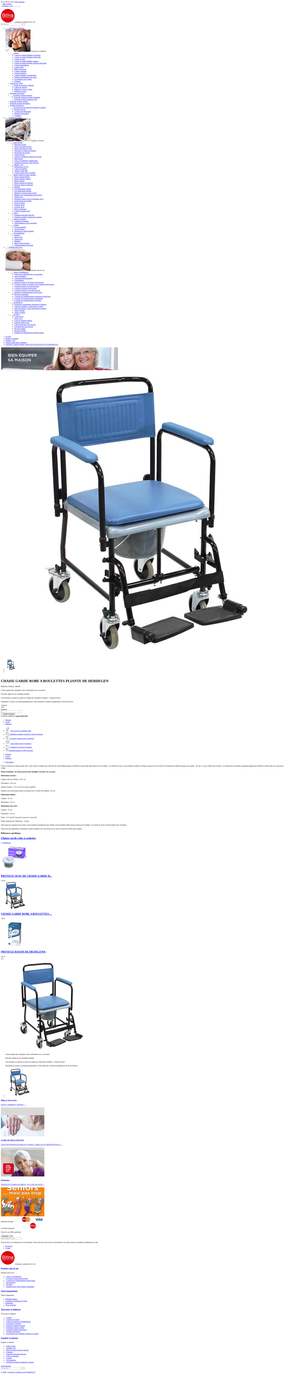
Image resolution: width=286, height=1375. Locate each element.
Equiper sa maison (13, 118)
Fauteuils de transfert (17, 93)
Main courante (19, 181)
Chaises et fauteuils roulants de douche (28, 157)
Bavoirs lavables (20, 331)
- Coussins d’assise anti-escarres (16, 1279)
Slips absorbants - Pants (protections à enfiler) (30, 308)
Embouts (17, 81)
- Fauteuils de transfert (13, 1324)
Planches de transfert (21, 113)
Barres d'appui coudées (22, 179)
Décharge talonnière (21, 294)
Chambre (15, 187)
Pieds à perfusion (20, 209)
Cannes (14, 53)
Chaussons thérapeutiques (23, 278)
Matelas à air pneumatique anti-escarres (28, 195)
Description (9, 762)
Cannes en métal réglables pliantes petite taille (30, 63)
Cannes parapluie (20, 71)
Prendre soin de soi (13, 247)
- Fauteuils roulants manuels (15, 1326)
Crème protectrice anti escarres (25, 325)
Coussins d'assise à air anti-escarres (26, 286)
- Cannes (8, 1318)
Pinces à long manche (22, 243)
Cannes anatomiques (21, 65)
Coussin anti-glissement (22, 111)
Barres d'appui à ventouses (23, 185)
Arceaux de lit (19, 207)
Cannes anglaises (20, 73)
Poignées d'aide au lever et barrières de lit (28, 199)
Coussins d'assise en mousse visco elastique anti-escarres (34, 284)
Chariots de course (16, 83)
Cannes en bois (19, 59)
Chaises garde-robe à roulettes (24, 173)
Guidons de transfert (21, 221)
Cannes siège (19, 67)
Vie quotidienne (17, 233)
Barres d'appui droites (22, 177)
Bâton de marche (20, 69)
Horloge (17, 235)
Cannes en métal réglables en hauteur (27, 55)
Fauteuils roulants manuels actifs (25, 99)
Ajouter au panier (8, 714)
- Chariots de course (12, 1320)
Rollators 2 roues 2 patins (23, 89)
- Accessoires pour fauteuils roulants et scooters (22, 1334)
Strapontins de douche (22, 153)
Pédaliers (17, 241)
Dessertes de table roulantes (24, 231)
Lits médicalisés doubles (22, 191)
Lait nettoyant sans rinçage (23, 327)
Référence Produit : (8, 686)
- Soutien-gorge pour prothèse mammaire (19, 1287)
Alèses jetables (19, 310)
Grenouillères (19, 280)
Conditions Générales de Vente (16, 1301)
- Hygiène (8, 1285)
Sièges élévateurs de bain (23, 149)
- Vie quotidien (10, 1360)
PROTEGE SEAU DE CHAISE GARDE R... (26, 875)
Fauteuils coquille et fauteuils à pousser (28, 217)
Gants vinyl (18, 319)
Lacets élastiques (20, 276)
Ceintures (17, 116)
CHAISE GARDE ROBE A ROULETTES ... (26, 913)
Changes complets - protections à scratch (28, 306)
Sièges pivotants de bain (22, 147)
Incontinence (16, 302)
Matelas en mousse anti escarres (25, 193)
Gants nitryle (18, 317)
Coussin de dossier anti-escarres (25, 288)
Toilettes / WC (17, 165)
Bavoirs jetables (19, 329)
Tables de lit (18, 197)
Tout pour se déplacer (14, 28)
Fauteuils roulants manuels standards (27, 97)
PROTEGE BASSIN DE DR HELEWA (23, 951)
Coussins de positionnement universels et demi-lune (32, 296)
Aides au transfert (18, 219)
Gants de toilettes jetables (23, 321)
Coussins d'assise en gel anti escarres (27, 290)
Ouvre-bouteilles (20, 227)
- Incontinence (10, 1283)
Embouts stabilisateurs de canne (25, 77)
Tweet (7, 722)
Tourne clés (18, 239)
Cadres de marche (20, 87)
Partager (8, 720)
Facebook (8, 1246)
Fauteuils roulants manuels (21, 95)
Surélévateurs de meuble (23, 201)
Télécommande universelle (23, 245)
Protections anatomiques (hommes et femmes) (30, 304)
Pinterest (8, 724)
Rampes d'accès (19, 109)
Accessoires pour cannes (23, 79)
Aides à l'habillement (19, 272)
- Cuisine (8, 1358)
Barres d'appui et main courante (23, 175)
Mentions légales (11, 1299)
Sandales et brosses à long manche (26, 163)
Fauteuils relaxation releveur (24, 215)
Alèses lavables (19, 313)
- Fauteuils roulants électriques (16, 1330)
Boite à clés (18, 237)
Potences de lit (19, 205)
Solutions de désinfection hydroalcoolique (29, 333)
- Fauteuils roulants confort (14, 1328)
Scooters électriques (17, 105)
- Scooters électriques (12, 1332)
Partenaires (9, 1303)
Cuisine (14, 225)
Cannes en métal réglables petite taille (27, 57)
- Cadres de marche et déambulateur (18, 1322)
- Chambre (9, 1352)
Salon (13, 213)
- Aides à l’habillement (13, 1277)
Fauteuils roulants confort (19, 101)
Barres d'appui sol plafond (23, 183)
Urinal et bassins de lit (22, 211)
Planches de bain (20, 145)
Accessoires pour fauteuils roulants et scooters (28, 107)
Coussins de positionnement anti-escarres (26, 292)
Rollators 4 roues (20, 91)
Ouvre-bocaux (19, 229)
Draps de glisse (19, 203)
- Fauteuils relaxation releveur (15, 1354)
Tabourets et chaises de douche (25, 151)
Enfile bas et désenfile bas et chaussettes (28, 274)
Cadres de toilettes (20, 169)
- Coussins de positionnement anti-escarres (20, 1281)
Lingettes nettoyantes (21, 323)
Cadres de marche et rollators (22, 85)
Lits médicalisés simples (22, 189)
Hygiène (14, 315)
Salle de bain (16, 143)
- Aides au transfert (12, 1356)
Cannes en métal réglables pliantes (26, 61)
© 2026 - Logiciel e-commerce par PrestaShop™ (18, 1372)
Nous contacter (10, 1305)
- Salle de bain (10, 1346)
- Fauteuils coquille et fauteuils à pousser (19, 1362)
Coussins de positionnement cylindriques (28, 298)
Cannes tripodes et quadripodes (25, 75)
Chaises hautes (19, 155)
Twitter (7, 1248)
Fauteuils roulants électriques (20, 103)
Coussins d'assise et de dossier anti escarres (27, 282)
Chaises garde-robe (21, 171)
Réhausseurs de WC (21, 167)
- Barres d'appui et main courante (17, 1350)
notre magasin (19, 2)
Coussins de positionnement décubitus (27, 300)
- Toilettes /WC (10, 1348)
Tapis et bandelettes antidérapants (26, 161)
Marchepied (18, 159)
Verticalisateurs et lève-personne (25, 223)
